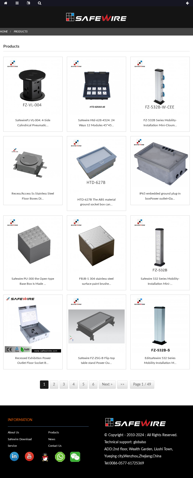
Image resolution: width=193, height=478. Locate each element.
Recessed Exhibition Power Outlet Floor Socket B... (33, 360)
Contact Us (55, 445)
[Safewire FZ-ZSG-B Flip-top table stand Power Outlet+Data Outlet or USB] (96, 324)
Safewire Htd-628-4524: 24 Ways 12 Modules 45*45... (96, 122)
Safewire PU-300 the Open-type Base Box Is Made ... (33, 281)
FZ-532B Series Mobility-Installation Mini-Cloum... (160, 122)
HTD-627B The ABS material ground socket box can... (96, 202)
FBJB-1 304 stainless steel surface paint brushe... (96, 281)
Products (21, 31)
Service (12, 445)
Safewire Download (20, 439)
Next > (107, 384)
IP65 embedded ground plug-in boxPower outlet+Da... (160, 196)
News (51, 439)
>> (122, 384)
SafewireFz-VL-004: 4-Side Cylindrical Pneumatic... (32, 122)
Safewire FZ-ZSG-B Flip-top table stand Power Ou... (96, 360)
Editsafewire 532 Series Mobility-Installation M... (160, 360)
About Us (13, 432)
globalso (139, 442)
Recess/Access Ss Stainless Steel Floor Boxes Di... (33, 196)
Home (4, 31)
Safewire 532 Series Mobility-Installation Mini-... (160, 281)
